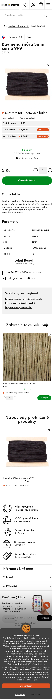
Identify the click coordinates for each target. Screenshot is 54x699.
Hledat (45, 15)
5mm (34, 242)
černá (35, 236)
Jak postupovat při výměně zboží (23, 299)
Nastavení (20, 694)
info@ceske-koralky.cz (21, 278)
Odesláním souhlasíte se (25, 622)
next (50, 351)
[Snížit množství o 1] (36, 170)
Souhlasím (27, 686)
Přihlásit (44, 618)
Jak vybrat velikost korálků (20, 303)
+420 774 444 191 (18, 272)
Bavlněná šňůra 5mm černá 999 (18, 478)
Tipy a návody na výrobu (18, 307)
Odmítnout (35, 694)
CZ (29, 37)
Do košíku (30, 180)
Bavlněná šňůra (40, 230)
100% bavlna (39, 248)
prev (3, 351)
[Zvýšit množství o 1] (50, 170)
